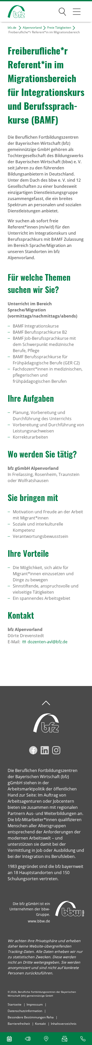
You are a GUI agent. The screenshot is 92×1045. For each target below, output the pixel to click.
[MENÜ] (76, 11)
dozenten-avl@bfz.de (47, 642)
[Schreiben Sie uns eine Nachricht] (64, 1038)
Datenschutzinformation (25, 1011)
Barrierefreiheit (19, 1023)
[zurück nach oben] (46, 703)
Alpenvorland (32, 27)
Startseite (14, 1004)
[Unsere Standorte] (46, 1038)
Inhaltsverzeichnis (63, 1023)
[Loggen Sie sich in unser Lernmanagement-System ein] (27, 1038)
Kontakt (40, 1023)
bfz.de (12, 27)
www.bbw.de (39, 921)
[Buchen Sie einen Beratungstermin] (9, 1038)
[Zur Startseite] (12, 11)
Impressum (35, 1004)
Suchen (62, 11)
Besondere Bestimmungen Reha (31, 1017)
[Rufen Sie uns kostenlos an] (83, 1038)
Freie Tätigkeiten (59, 27)
